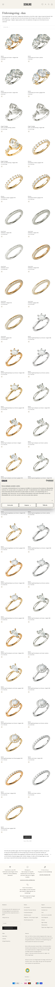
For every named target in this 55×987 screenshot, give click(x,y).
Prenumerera (8, 928)
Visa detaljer (47, 500)
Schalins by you (27, 915)
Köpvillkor (4, 936)
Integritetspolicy (6, 941)
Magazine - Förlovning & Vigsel (31, 917)
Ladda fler (27, 837)
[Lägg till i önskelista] (2, 61)
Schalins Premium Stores (30, 910)
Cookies (4, 938)
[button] (27, 970)
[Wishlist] (42, 4)
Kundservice (44, 910)
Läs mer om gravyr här (44, 874)
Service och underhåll (46, 915)
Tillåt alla (45, 505)
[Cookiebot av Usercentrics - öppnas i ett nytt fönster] (47, 481)
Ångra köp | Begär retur (47, 927)
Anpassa (26, 505)
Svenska (27, 976)
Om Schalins (27, 907)
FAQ (42, 912)
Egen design (44, 922)
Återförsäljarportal (28, 919)
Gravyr (43, 919)
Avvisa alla (10, 505)
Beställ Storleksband (46, 907)
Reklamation (44, 925)
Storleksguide (44, 917)
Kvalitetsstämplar (28, 912)
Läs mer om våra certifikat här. (27, 880)
